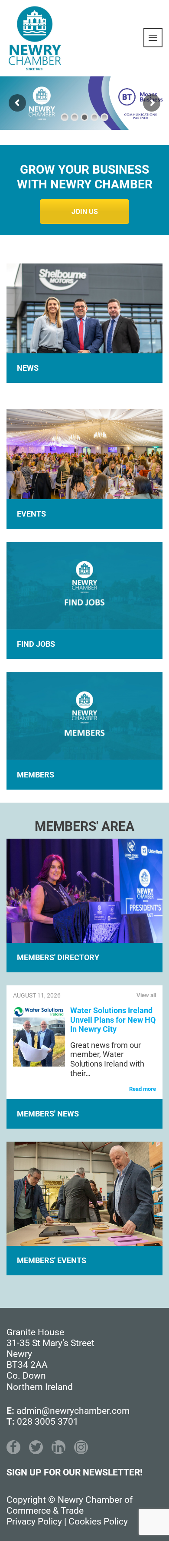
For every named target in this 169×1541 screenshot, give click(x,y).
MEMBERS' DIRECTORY (58, 957)
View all (146, 995)
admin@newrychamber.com (73, 1411)
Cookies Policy (98, 1521)
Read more (142, 1089)
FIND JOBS (36, 644)
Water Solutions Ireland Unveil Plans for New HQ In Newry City (113, 1020)
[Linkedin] (58, 1447)
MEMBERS (35, 774)
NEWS (28, 367)
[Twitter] (36, 1447)
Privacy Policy (34, 1521)
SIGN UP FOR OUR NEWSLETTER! (74, 1472)
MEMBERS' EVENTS (51, 1260)
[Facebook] (13, 1447)
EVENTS (31, 513)
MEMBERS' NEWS (48, 1113)
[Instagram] (81, 1447)
